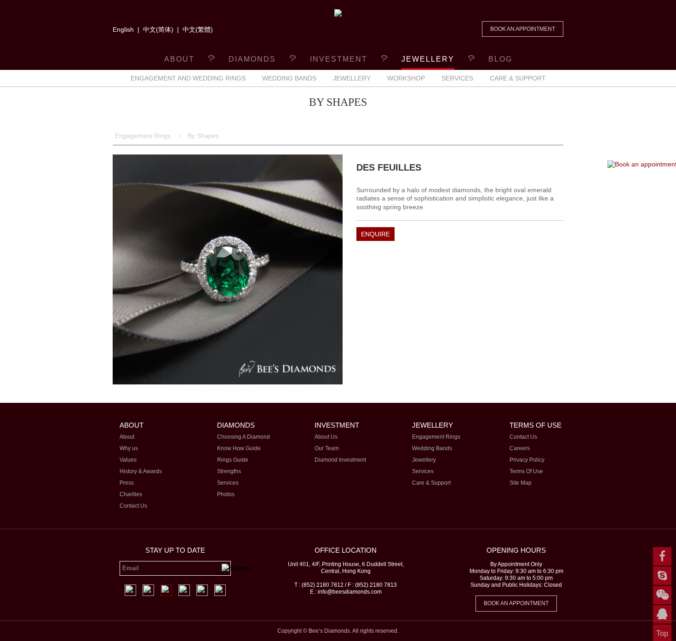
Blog (500, 59)
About (179, 59)
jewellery (427, 59)
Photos (226, 494)
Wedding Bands (289, 78)
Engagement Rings (143, 135)
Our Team (327, 448)
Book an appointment (522, 29)
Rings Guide (232, 460)
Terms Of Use (526, 471)
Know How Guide (239, 448)
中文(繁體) (198, 29)
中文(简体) (158, 29)
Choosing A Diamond (243, 437)
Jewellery (352, 78)
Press (127, 483)
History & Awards (141, 471)
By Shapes (203, 135)
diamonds (252, 59)
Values (128, 460)
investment (338, 59)
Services (457, 78)
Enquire (375, 234)
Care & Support (518, 78)
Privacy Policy (527, 460)
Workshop (406, 78)
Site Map (521, 483)
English (123, 29)
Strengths (229, 471)
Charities (131, 494)
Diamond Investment (340, 460)
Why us (129, 448)
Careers (520, 448)
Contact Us (133, 506)
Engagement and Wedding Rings (188, 78)
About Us (326, 437)
